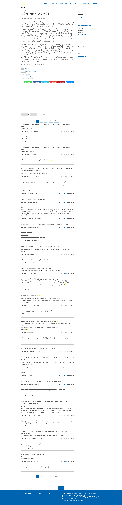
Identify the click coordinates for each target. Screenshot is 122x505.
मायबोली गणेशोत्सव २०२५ (65, 4)
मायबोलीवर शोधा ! (82, 57)
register (33, 114)
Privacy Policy (72, 500)
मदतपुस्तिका (95, 4)
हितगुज (54, 4)
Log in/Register (82, 18)
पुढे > (50, 121)
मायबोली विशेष (85, 4)
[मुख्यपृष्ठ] (23, 5)
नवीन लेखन (46, 4)
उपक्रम (29, 68)
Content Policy (79, 500)
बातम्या (50, 494)
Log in (24, 114)
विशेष (40, 494)
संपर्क (83, 495)
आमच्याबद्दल (79, 495)
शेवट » (56, 121)
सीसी (55, 494)
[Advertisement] (47, 99)
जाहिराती (45, 494)
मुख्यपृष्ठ (26, 10)
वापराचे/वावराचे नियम (66, 495)
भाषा (26, 68)
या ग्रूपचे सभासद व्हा (82, 34)
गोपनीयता (74, 495)
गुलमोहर (76, 4)
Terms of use (65, 500)
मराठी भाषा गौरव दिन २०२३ (31, 71)
